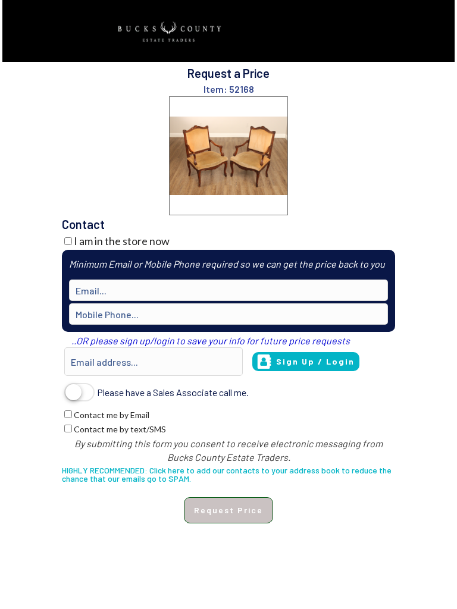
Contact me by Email (111, 415)
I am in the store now (122, 240)
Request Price (228, 510)
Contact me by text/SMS (120, 429)
